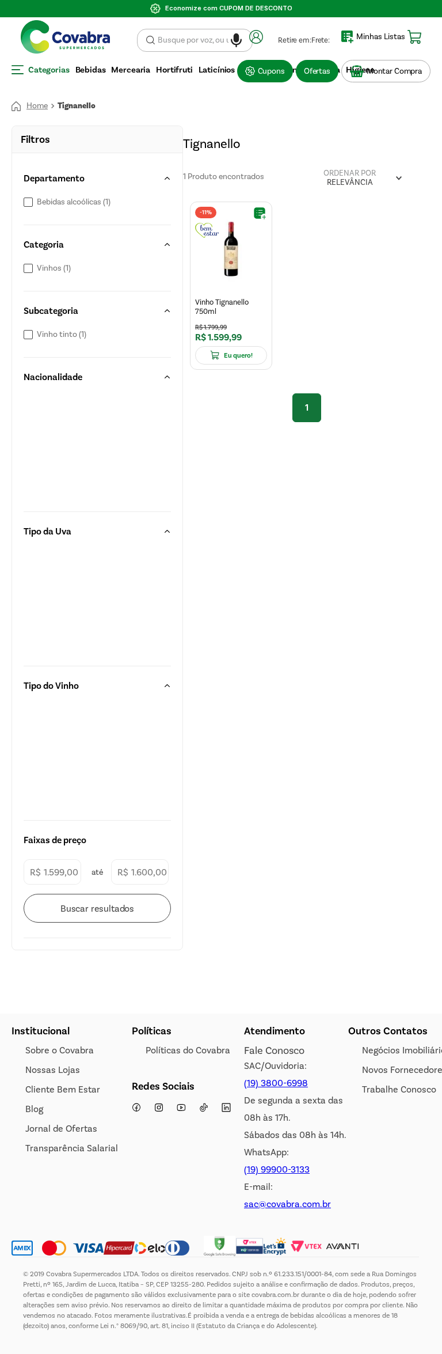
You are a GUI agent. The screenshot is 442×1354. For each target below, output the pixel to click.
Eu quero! (238, 239)
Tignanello (77, 19)
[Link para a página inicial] (30, 19)
